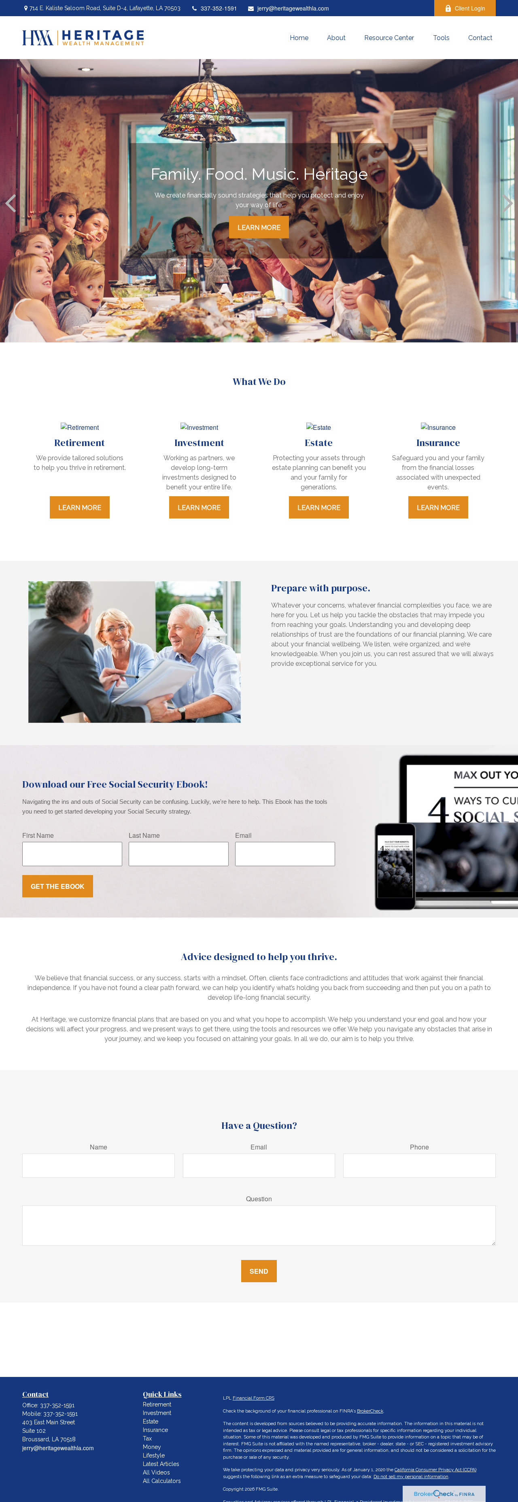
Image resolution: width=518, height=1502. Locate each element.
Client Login (470, 8)
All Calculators (162, 1481)
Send (259, 1271)
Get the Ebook (58, 886)
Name (98, 1146)
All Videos (156, 1472)
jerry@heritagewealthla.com (293, 8)
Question (259, 1198)
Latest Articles (161, 1464)
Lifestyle (154, 1455)
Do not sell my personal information (411, 1476)
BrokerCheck (370, 1411)
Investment (157, 1413)
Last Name (144, 835)
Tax (147, 1438)
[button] (299, 37)
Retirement (157, 1404)
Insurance (155, 1430)
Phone (419, 1146)
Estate (150, 1421)
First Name (38, 835)
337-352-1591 (219, 8)
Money (152, 1447)
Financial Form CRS (253, 1398)
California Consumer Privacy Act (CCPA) (435, 1469)
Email (243, 835)
